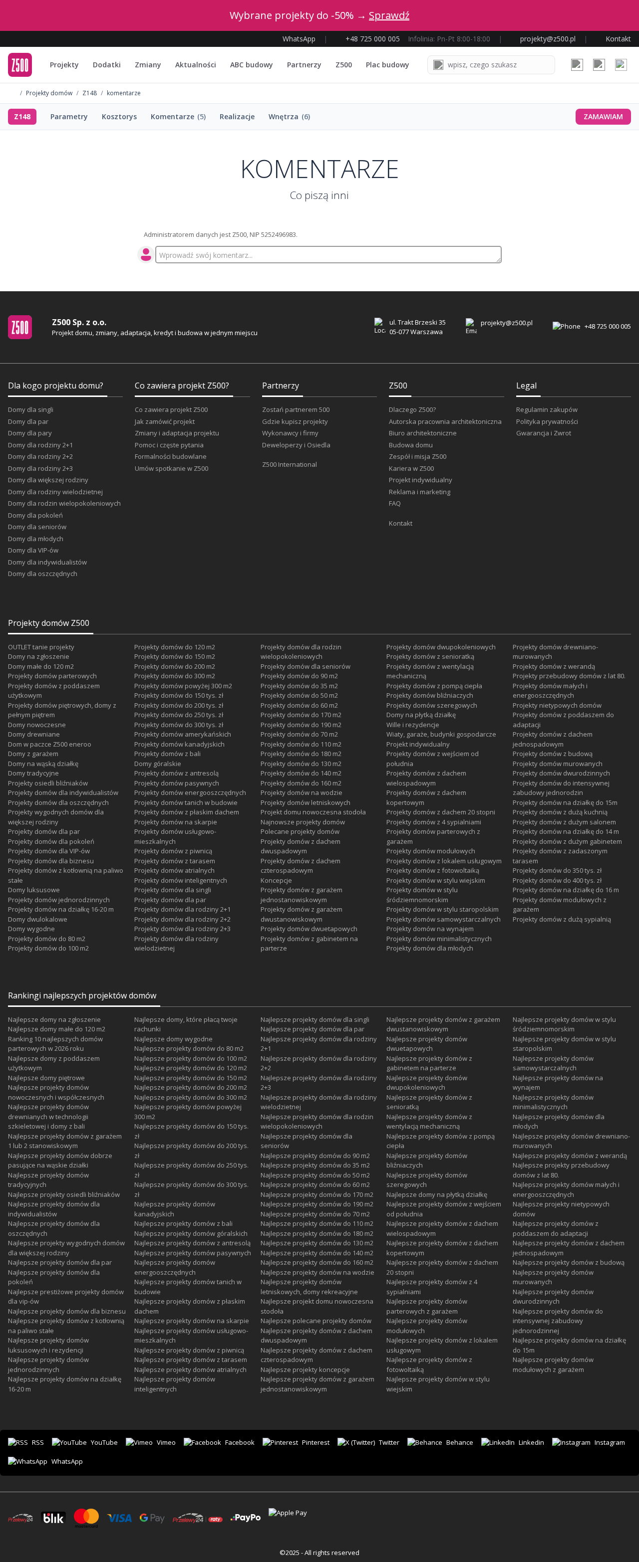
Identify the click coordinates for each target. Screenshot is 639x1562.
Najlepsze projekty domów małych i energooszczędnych (566, 1189)
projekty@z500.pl (507, 322)
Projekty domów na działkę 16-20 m (61, 909)
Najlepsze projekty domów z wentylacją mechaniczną (429, 1121)
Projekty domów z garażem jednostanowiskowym (301, 894)
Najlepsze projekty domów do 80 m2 (189, 1048)
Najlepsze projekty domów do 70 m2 (315, 1213)
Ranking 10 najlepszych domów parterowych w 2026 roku (55, 1043)
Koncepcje (276, 880)
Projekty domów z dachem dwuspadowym (300, 846)
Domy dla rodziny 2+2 (40, 456)
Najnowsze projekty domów (303, 821)
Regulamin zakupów (547, 409)
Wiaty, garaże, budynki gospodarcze (441, 734)
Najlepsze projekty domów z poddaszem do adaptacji (556, 1228)
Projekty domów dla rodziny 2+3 (182, 928)
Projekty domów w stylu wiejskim (435, 880)
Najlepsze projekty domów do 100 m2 (190, 1058)
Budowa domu (411, 444)
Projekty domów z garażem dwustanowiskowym (301, 914)
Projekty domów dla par (44, 831)
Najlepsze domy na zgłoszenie (54, 1019)
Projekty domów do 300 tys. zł (178, 724)
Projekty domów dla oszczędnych (58, 802)
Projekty (64, 64)
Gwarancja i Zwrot (543, 432)
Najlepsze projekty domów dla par (60, 1262)
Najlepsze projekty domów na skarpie (191, 1320)
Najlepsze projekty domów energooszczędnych (174, 1267)
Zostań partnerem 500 (295, 409)
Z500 (343, 64)
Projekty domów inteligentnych (180, 880)
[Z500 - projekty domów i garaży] (20, 65)
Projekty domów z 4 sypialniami (433, 821)
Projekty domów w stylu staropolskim (442, 909)
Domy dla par (28, 421)
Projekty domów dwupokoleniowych (441, 646)
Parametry (69, 116)
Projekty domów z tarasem (174, 860)
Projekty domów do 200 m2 (174, 666)
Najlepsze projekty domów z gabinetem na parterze (429, 1063)
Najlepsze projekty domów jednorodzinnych (48, 1364)
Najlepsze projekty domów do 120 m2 (190, 1067)
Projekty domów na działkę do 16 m (566, 889)
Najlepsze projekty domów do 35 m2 (315, 1165)
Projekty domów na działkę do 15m (565, 802)
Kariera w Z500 (411, 468)
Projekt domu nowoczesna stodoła (313, 811)
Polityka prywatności (547, 421)
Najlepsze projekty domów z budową (569, 1262)
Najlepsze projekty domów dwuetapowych (426, 1043)
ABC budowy (251, 64)
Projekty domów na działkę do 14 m (566, 831)
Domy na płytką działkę (421, 714)
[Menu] (621, 65)
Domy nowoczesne (37, 724)
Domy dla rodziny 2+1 (40, 444)
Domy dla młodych (35, 538)
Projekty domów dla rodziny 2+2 (182, 919)
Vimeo (166, 1442)
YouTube (104, 1442)
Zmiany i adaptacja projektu (177, 432)
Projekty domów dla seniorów (305, 666)
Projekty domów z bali (167, 753)
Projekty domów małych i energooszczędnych (550, 690)
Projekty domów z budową (553, 753)
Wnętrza (289, 116)
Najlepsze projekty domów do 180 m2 (317, 1233)
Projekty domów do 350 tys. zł (557, 870)
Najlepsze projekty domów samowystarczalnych (553, 1063)
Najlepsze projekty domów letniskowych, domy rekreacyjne (309, 1286)
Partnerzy (304, 64)
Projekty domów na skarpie (175, 821)
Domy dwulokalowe (37, 919)
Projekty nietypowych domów (557, 705)
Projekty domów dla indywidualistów (63, 792)
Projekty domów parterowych (52, 675)
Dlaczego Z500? (412, 409)
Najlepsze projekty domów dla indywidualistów (54, 1208)
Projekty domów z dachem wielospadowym (426, 778)
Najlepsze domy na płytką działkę (436, 1194)
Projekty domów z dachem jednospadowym (553, 739)
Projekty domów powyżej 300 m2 (183, 685)
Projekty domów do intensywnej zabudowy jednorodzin (561, 788)
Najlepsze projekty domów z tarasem (190, 1359)
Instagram (610, 1442)
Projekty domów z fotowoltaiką (432, 870)
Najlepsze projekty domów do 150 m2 (190, 1077)
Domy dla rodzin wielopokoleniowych (64, 503)
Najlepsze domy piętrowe (46, 1077)
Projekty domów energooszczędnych (190, 792)
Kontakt (400, 523)
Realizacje (237, 116)
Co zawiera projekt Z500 (171, 409)
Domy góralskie (157, 763)
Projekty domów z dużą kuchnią (560, 811)
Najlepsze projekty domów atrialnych (190, 1369)
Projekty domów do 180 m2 (301, 753)
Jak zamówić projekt (165, 421)
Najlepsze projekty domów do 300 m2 (190, 1097)
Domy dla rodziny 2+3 (40, 468)
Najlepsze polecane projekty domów (316, 1320)
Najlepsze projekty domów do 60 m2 (315, 1184)
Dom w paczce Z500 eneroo (49, 744)
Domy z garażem (33, 753)
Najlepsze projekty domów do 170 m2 (317, 1194)
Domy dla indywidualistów (47, 562)
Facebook (240, 1442)
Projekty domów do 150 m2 (174, 656)
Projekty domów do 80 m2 (46, 938)
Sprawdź (389, 15)
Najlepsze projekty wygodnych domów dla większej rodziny (66, 1247)
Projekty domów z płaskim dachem (186, 811)
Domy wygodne (31, 928)
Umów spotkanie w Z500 (171, 468)
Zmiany (148, 64)
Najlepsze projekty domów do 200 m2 (190, 1087)
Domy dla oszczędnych (42, 573)
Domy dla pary (30, 432)
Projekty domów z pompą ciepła (434, 685)
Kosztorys (119, 116)
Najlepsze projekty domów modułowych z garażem (553, 1364)
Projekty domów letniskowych (305, 802)
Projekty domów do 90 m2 (299, 675)
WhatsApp (67, 1461)
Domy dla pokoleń (35, 515)
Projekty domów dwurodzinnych (561, 773)
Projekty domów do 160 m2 (301, 783)
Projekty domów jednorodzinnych (59, 899)
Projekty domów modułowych (430, 850)
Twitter (389, 1442)
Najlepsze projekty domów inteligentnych (174, 1383)
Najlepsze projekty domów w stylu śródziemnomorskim (564, 1024)
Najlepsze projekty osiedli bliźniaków (64, 1194)
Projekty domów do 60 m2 (299, 705)
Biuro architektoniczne (423, 432)
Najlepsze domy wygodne (173, 1038)
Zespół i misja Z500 (417, 456)
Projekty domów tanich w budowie (186, 802)
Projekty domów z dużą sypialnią (562, 919)
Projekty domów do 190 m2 (301, 724)
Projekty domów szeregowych (431, 705)
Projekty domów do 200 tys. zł (178, 705)
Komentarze (178, 116)
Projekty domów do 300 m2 (174, 675)
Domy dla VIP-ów (33, 550)
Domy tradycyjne (33, 773)
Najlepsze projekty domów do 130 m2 (317, 1242)
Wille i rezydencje (412, 724)
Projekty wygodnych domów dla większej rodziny (56, 816)
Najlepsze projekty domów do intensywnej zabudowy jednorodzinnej (558, 1321)
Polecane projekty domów (300, 831)
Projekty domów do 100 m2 (48, 948)
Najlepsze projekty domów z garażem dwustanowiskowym (443, 1024)
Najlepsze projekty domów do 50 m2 (315, 1175)
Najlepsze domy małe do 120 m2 (56, 1028)
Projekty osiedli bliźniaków (48, 783)
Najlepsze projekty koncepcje (305, 1369)
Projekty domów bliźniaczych (429, 695)
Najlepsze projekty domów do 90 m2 (315, 1155)
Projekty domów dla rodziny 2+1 (182, 909)
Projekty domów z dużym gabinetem (567, 841)
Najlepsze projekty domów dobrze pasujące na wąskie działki (60, 1160)
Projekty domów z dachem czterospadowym (300, 865)
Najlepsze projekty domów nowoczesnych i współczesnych (56, 1092)
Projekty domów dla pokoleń (51, 841)
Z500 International (289, 464)
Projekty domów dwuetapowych (309, 928)
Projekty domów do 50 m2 (299, 695)
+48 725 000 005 (608, 326)
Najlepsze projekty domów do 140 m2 (317, 1252)
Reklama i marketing (419, 491)
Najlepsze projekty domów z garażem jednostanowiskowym (317, 1383)
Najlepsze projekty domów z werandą (570, 1155)
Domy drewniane (34, 734)
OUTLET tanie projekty (41, 646)
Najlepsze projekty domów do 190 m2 (317, 1203)
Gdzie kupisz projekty (295, 421)
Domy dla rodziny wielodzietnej (55, 491)
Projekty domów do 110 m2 (301, 744)
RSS (38, 1442)
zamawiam (603, 116)
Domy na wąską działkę (43, 763)
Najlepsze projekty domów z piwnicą (189, 1350)
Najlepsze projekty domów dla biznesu (67, 1311)
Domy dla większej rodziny (48, 479)
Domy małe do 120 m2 (41, 666)
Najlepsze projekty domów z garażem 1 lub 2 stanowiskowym (65, 1141)
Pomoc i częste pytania (169, 444)
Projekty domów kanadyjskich (179, 744)
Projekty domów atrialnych (174, 870)
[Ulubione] (577, 65)
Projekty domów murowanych (558, 763)
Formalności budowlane (171, 456)
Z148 (89, 93)
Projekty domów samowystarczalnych (443, 919)
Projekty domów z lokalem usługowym (444, 860)
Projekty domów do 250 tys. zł (178, 714)
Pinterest (315, 1442)
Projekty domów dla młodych (429, 948)
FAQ (395, 503)
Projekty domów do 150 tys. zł (178, 695)
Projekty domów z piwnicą (173, 850)
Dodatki (107, 64)
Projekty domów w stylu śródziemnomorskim (422, 894)
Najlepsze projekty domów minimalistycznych (553, 1102)
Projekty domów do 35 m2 (299, 685)
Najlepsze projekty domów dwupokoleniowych (426, 1082)
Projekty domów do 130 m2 (301, 763)
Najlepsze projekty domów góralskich (191, 1233)
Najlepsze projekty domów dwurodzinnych (553, 1296)
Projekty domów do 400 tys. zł (557, 880)
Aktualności (195, 64)
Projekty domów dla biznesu (51, 860)
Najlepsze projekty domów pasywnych (192, 1252)
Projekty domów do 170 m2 (301, 714)
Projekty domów (49, 93)
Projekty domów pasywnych (176, 783)
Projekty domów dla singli (172, 889)
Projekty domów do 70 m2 (299, 734)
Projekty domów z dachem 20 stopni (440, 811)
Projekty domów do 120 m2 (174, 646)
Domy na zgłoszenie (38, 656)
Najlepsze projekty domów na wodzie (317, 1272)
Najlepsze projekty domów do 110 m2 (317, 1223)
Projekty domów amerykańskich (182, 734)
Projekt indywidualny (420, 479)
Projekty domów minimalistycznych (439, 938)
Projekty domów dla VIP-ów (49, 850)
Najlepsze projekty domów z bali (183, 1223)
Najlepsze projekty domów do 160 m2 (317, 1262)
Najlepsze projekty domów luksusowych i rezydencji (48, 1345)
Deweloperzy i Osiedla (296, 444)
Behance (459, 1442)
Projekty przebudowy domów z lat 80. (569, 675)
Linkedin (531, 1442)
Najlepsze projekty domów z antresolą (192, 1242)
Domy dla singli (30, 409)
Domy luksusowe (34, 889)
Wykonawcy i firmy (290, 432)
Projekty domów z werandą (554, 666)
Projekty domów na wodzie (301, 792)
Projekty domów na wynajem (430, 928)
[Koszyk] (599, 65)
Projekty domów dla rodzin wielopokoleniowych (301, 651)
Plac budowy (387, 64)
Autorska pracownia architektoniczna (445, 421)
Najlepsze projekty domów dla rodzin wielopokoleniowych (317, 1121)
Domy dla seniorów (37, 526)
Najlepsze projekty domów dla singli (315, 1019)
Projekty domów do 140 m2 (301, 773)
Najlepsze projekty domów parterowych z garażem (426, 1306)
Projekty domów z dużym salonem (564, 821)
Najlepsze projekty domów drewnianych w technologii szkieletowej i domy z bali (48, 1116)
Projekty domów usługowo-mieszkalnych (175, 836)
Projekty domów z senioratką (430, 656)
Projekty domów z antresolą (176, 773)
